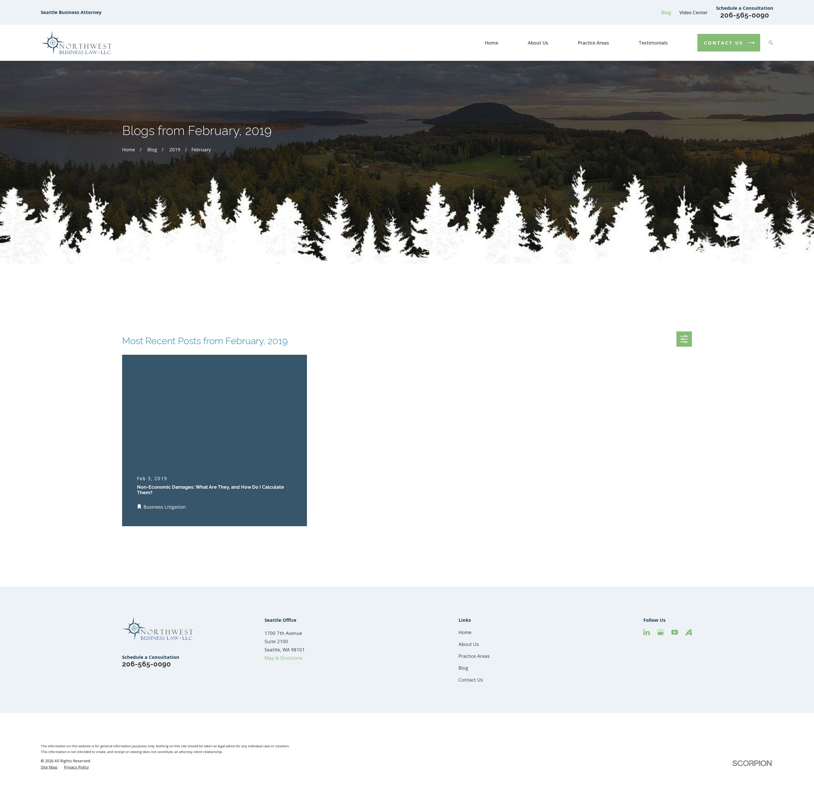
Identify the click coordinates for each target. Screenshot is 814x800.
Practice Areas (474, 656)
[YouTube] (674, 632)
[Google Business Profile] (660, 632)
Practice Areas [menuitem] (593, 42)
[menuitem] (49, 767)
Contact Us (471, 679)
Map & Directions (283, 658)
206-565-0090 (744, 15)
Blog (666, 12)
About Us (469, 644)
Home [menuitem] (491, 42)
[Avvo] (688, 632)
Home (465, 632)
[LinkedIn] (646, 632)
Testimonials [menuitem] (653, 42)
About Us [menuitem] (538, 42)
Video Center (693, 12)
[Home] (76, 43)
